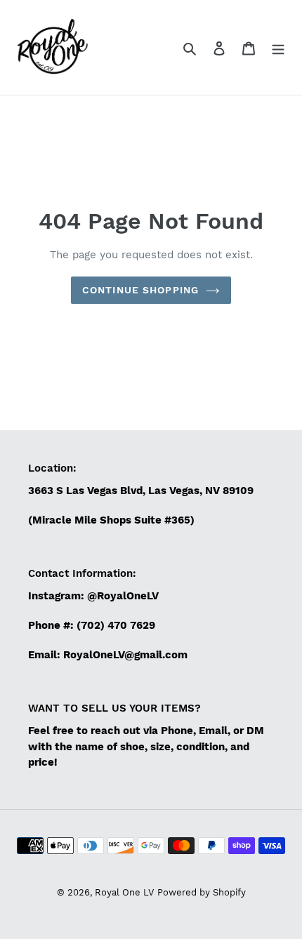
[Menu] (278, 47)
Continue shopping (140, 289)
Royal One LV (124, 892)
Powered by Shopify (201, 892)
